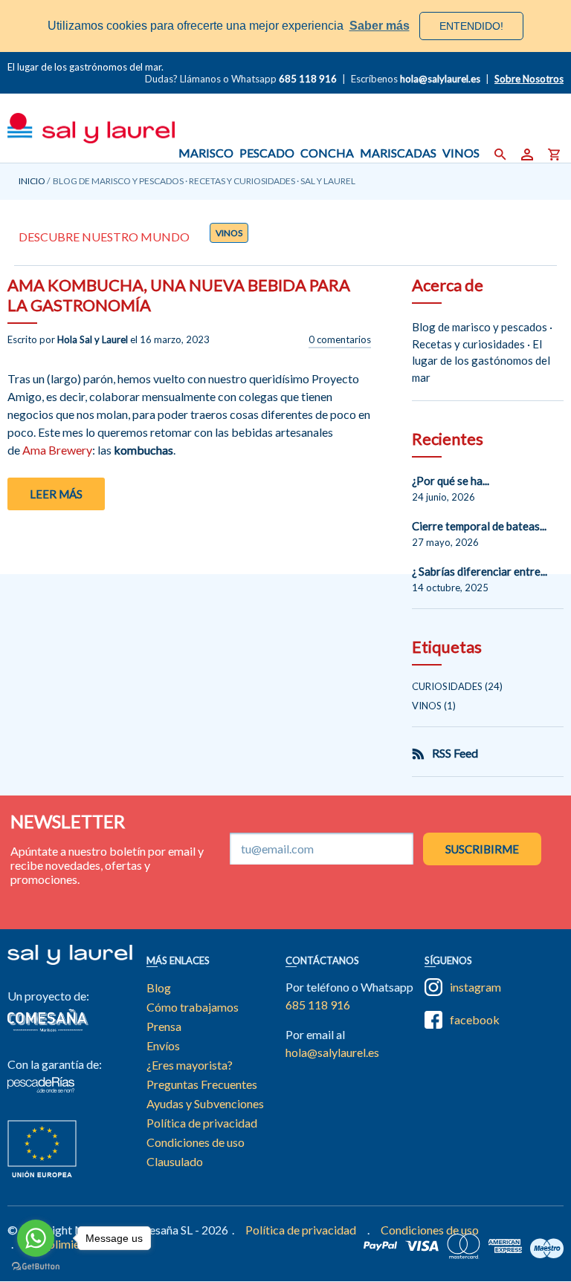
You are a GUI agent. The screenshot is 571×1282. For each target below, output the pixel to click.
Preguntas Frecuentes (201, 1084)
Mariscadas (398, 153)
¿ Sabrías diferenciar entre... (479, 571)
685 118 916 (308, 79)
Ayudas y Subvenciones (205, 1103)
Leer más (56, 494)
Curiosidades (447, 686)
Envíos (163, 1045)
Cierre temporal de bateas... (479, 526)
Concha (327, 153)
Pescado (266, 153)
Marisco (205, 153)
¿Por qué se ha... (450, 480)
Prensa (163, 1026)
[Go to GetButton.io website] (35, 1267)
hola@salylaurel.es (332, 1052)
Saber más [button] (379, 25)
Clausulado (174, 1161)
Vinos (461, 153)
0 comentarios (340, 339)
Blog (158, 987)
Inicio (32, 180)
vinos (229, 232)
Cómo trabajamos (192, 1007)
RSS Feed (455, 753)
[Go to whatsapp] (35, 1238)
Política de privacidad (201, 1123)
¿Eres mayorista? (189, 1065)
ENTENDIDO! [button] (471, 26)
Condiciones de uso (195, 1142)
